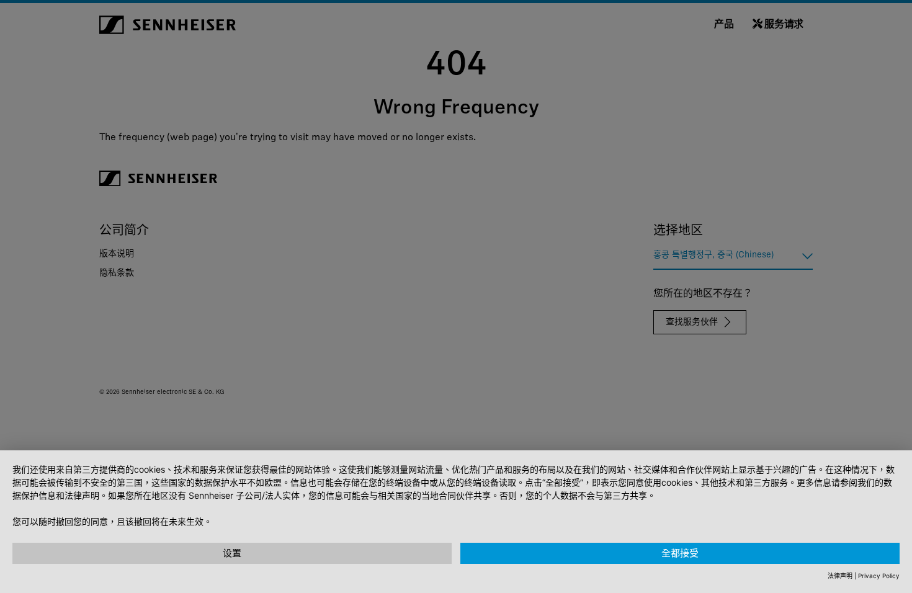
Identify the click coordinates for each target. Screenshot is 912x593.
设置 (232, 553)
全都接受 (680, 553)
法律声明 (840, 575)
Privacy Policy (879, 575)
